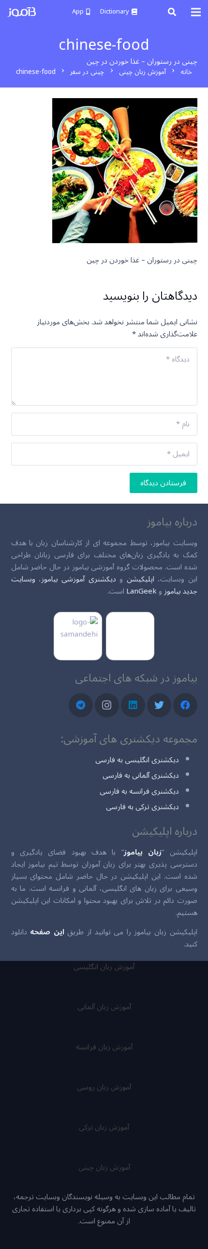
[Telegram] (81, 705)
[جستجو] (172, 12)
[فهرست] (196, 12)
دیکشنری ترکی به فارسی (142, 806)
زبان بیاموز (143, 852)
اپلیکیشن (140, 579)
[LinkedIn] (133, 705)
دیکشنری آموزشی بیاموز (78, 579)
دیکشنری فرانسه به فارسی (139, 791)
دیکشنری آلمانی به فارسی (141, 775)
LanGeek (141, 591)
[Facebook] (185, 705)
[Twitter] (159, 705)
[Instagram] (107, 705)
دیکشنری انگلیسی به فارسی (137, 760)
